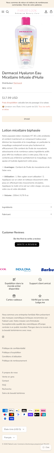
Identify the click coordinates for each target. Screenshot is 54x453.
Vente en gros (8, 376)
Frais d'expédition (9, 102)
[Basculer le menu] (3, 12)
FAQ (4, 385)
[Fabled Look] (27, 11)
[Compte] (45, 12)
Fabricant (6, 214)
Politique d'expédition (11, 352)
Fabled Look (12, 444)
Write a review (27, 244)
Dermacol (18, 83)
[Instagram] (3, 337)
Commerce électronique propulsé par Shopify (33, 444)
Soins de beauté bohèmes (13, 393)
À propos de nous (10, 372)
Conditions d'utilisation (12, 356)
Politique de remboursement (14, 360)
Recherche (6, 389)
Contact (5, 380)
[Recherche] (9, 12)
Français (7, 437)
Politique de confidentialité (13, 348)
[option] (27, 43)
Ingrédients (7, 207)
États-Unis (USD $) (12, 429)
